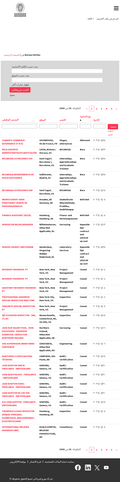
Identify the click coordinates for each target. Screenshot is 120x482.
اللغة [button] (90, 18)
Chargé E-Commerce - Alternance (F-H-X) (14, 142)
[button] (80, 8)
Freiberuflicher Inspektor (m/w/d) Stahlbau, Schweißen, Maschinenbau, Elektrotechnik (18, 416)
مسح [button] (12, 94)
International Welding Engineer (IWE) (15, 428)
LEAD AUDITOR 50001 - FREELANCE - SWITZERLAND (16, 385)
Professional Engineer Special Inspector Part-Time (18, 298)
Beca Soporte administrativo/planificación (19, 151)
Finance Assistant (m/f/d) (16, 215)
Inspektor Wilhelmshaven (17, 224)
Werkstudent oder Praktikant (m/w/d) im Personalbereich (14, 203)
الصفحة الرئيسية (12, 54)
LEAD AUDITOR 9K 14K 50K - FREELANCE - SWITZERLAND (16, 394)
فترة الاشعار (35, 461)
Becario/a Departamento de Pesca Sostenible (18, 176)
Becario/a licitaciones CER (17, 158)
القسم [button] (63, 119)
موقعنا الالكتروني (18, 461)
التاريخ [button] (97, 119)
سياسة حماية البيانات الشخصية (59, 461)
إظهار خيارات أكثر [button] (20, 84)
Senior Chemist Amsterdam (17, 246)
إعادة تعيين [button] (110, 133)
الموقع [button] (43, 119)
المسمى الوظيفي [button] (10, 119)
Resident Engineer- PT (15, 269)
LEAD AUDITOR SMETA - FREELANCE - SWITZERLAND (16, 367)
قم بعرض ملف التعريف (107, 18)
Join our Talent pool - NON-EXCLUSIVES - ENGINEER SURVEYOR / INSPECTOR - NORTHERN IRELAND (18, 332)
